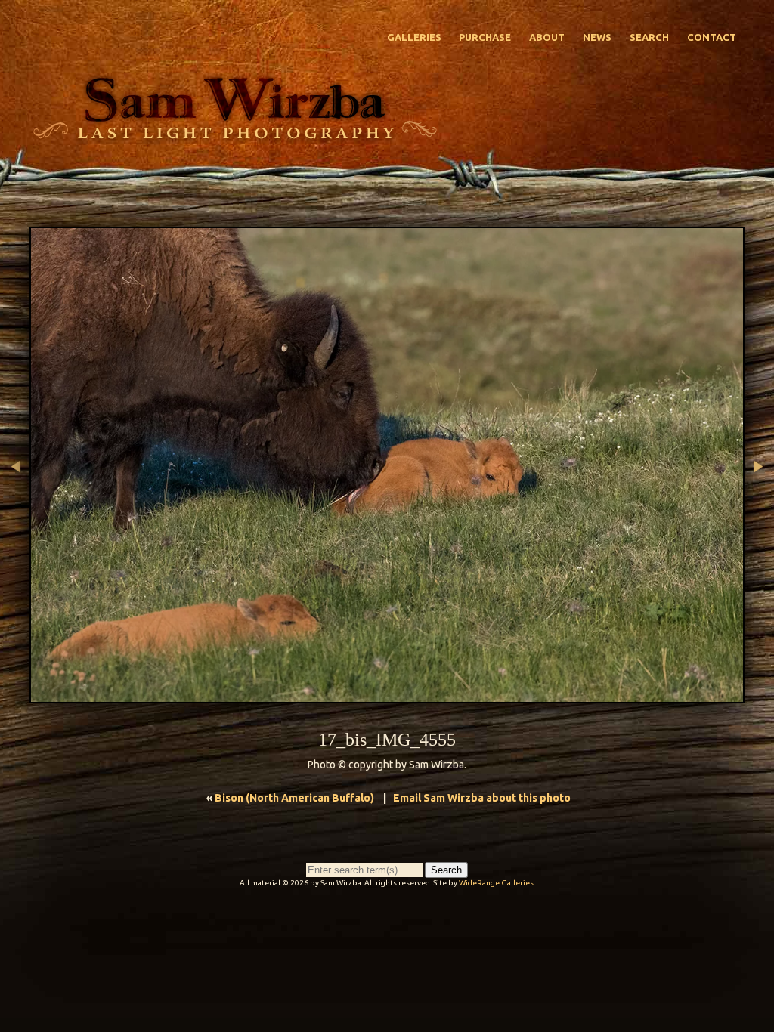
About (547, 37)
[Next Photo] (759, 546)
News (597, 37)
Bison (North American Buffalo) (294, 798)
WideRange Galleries (496, 883)
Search (649, 37)
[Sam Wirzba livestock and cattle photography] (234, 135)
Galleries (414, 37)
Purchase (485, 37)
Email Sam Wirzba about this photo (482, 798)
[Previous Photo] (14, 546)
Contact (711, 37)
